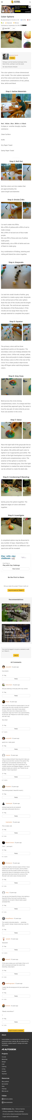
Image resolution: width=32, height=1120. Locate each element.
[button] (2, 2)
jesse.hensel (6, 20)
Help (3, 1086)
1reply (4, 836)
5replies (5, 780)
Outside (4, 1071)
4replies (5, 856)
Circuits (13, 20)
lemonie (8, 1006)
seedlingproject (10, 983)
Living (3, 1069)
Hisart (7, 702)
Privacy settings (19, 1111)
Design (4, 1062)
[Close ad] (29, 6)
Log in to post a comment (16, 1030)
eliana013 (8, 667)
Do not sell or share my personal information (15, 1114)
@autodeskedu (8, 1102)
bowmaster (9, 822)
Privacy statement (8, 1111)
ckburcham (9, 685)
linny (7, 892)
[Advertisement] (16, 9)
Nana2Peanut (9, 918)
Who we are (5, 1091)
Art (18, 20)
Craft (3, 1064)
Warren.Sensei (10, 842)
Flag (5, 675)
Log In (16, 655)
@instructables (8, 1099)
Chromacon (9, 863)
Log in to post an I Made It (16, 590)
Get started (5, 1084)
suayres (8, 755)
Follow (12, 58)
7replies (5, 732)
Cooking (4, 1066)
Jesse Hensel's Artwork (11, 67)
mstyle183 (9, 738)
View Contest (16, 569)
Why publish (5, 1081)
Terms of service (20, 1109)
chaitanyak (9, 803)
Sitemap (4, 1089)
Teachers (4, 1074)
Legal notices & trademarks (10, 1116)
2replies (5, 953)
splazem (8, 939)
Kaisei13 (8, 959)
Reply (16, 679)
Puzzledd (8, 786)
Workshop (4, 1059)
